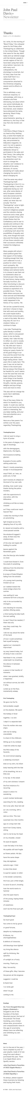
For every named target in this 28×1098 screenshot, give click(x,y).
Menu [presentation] (24, 2)
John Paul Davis (5, 3)
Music (3, 2)
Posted (5, 36)
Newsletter (17, 36)
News (3, 4)
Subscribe (6, 129)
